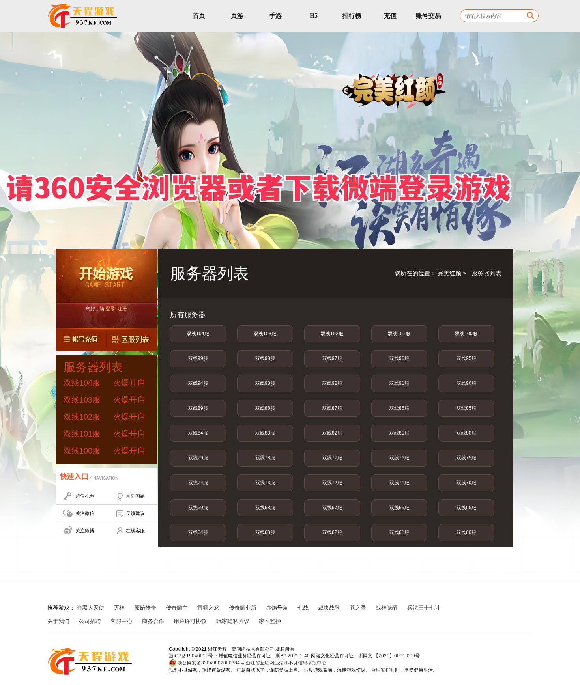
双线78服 (265, 458)
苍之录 (358, 608)
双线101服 (399, 333)
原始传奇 (145, 608)
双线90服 (466, 383)
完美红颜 (449, 273)
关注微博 (84, 531)
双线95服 (466, 358)
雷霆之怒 (208, 608)
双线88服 (265, 408)
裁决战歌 (329, 608)
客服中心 (121, 621)
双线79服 (198, 458)
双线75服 (466, 458)
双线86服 (399, 408)
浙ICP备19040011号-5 (193, 656)
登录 (110, 309)
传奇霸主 (177, 608)
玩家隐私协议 (232, 621)
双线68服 (265, 507)
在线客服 (135, 531)
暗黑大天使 (90, 608)
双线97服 (332, 358)
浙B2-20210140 (292, 656)
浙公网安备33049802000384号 (210, 663)
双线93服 (265, 383)
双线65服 (466, 507)
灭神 (119, 608)
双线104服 (198, 333)
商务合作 (153, 621)
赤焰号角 (277, 608)
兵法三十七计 (423, 608)
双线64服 (198, 532)
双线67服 (332, 507)
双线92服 (332, 383)
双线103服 (265, 333)
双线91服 (399, 383)
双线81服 (399, 433)
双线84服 (198, 433)
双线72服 (332, 482)
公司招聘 (90, 621)
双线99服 (198, 358)
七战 (303, 608)
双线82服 (332, 433)
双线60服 (466, 532)
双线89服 (198, 408)
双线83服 (265, 433)
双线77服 (332, 458)
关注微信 (84, 513)
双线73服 (265, 482)
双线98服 (265, 358)
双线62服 (332, 532)
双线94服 (198, 383)
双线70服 (466, 482)
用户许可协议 (190, 621)
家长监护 (270, 621)
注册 (122, 309)
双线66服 (399, 507)
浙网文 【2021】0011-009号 (389, 656)
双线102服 (332, 333)
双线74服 (198, 482)
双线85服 (466, 408)
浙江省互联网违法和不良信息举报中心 (286, 663)
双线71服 (399, 482)
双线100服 (466, 333)
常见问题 (135, 496)
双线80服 (466, 433)
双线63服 (265, 532)
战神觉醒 (387, 608)
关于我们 (58, 621)
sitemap (300, 621)
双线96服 (399, 358)
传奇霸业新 (242, 608)
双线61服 (399, 532)
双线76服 (399, 458)
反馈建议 (135, 513)
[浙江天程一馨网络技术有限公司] (82, 16)
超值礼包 (84, 496)
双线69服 (198, 507)
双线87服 (332, 408)
